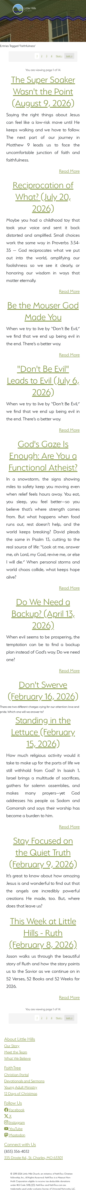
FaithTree (12, 1067)
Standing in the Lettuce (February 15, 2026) (43, 732)
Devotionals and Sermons (24, 1081)
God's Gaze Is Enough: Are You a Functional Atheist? (43, 455)
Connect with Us (20, 1144)
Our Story (11, 1046)
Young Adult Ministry (20, 1087)
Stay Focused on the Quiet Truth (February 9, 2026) (43, 852)
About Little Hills (19, 1039)
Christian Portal (16, 1075)
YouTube (16, 1129)
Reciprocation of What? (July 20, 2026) (43, 196)
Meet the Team (15, 1052)
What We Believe (17, 1058)
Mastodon (17, 1135)
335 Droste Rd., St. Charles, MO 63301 (33, 1157)
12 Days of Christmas (20, 1093)
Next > (59, 56)
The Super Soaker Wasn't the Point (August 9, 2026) (43, 91)
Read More (69, 171)
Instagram (17, 1122)
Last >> (69, 56)
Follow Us (13, 1103)
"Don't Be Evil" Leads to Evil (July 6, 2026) (43, 380)
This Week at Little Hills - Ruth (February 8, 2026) (43, 933)
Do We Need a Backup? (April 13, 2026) (43, 613)
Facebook (16, 1110)
